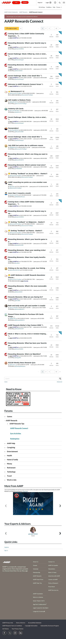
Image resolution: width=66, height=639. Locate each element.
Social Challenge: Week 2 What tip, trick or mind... (27, 54)
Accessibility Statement (34, 622)
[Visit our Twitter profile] (10, 633)
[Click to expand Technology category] (5, 472)
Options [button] (20, 28)
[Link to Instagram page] (15, 633)
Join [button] (16, 2)
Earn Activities (15, 433)
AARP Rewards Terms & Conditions (12, 625)
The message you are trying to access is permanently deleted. (22, 16)
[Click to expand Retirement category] (5, 468)
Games (9, 416)
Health (9, 456)
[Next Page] (60, 28)
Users (5, 381)
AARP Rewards (23, 12)
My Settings (42, 7)
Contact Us (51, 561)
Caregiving (11, 447)
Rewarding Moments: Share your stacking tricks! (27, 250)
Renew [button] (25, 2)
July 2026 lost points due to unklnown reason (25, 145)
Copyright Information (31, 625)
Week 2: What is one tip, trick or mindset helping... (27, 334)
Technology (11, 472)
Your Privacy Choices (17, 628)
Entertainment (12, 451)
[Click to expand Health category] (5, 455)
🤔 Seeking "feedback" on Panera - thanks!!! (25, 231)
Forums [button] (58, 7)
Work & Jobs (11, 480)
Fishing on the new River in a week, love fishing (26, 268)
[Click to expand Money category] (5, 464)
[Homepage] (6, 2)
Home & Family (12, 460)
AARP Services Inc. (53, 590)
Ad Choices (5, 628)
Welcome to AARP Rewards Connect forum (25, 84)
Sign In (6, 550)
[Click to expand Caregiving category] (5, 447)
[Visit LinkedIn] (21, 633)
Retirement (11, 468)
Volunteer (35, 569)
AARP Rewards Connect (19, 428)
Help (55, 2)
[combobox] (33, 378)
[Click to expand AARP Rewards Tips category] (8, 424)
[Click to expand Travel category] (5, 476)
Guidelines (49, 7)
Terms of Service (20, 622)
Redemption (14, 439)
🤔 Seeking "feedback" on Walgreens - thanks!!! (26, 222)
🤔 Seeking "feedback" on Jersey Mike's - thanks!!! (27, 173)
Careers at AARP (53, 579)
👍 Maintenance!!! (15, 91)
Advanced (59, 381)
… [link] (52, 28)
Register (40, 2)
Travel (9, 476)
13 (56, 28)
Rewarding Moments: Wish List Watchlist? (24, 354)
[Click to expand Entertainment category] (5, 451)
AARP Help (11, 443)
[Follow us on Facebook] (4, 633)
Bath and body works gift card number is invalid (26, 306)
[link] (38, 28)
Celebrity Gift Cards (15, 108)
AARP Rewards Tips (17, 424)
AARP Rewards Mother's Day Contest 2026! (25, 325)
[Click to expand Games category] (5, 416)
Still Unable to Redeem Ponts (19, 100)
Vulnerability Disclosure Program (49, 625)
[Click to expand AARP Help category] (5, 443)
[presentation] (6, 505)
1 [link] (42, 28)
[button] (59, 2)
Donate (35, 565)
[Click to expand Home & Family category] (5, 459)
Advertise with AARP (54, 576)
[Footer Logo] (13, 562)
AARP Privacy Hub (7, 622)
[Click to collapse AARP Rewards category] (5, 420)
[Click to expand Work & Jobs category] (5, 480)
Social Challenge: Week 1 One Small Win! (24, 76)
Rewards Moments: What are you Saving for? (25, 297)
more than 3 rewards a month (19, 193)
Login (47, 2)
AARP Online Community (11, 12)
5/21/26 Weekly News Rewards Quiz (21, 363)
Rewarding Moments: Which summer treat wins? (27, 165)
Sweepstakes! (13, 128)
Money (9, 464)
